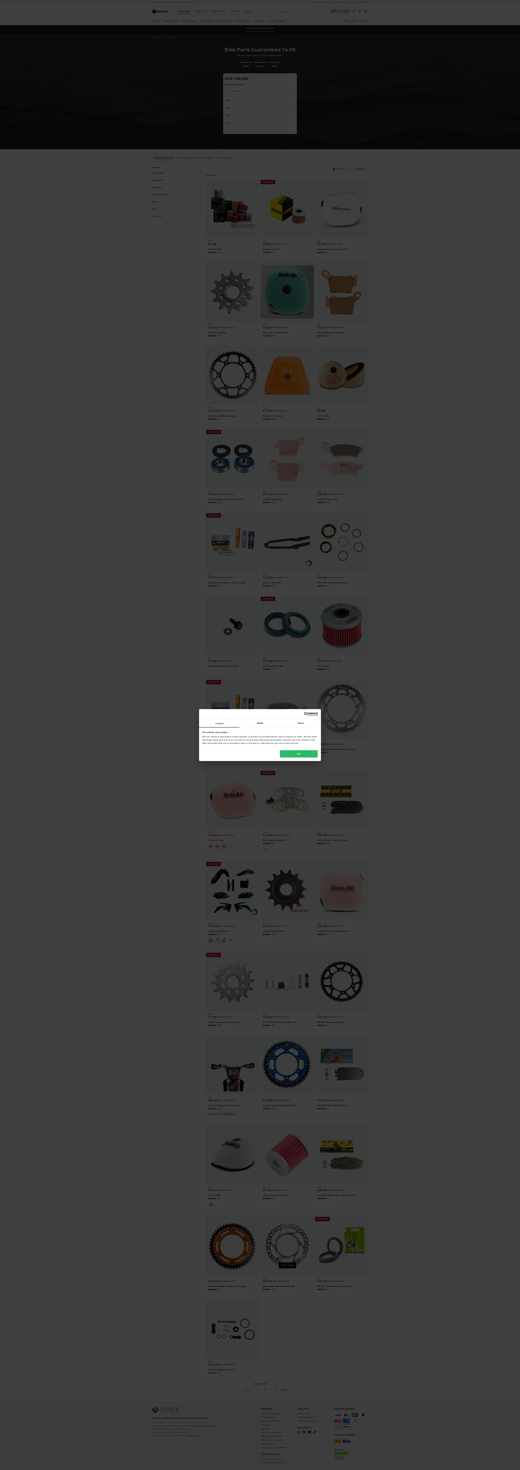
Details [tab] (260, 723)
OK (298, 754)
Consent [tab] (219, 723)
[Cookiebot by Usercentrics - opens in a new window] (306, 714)
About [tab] (301, 723)
